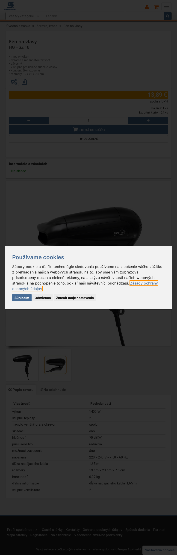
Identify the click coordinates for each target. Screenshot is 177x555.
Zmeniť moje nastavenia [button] (75, 298)
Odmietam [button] (43, 298)
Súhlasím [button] (22, 298)
